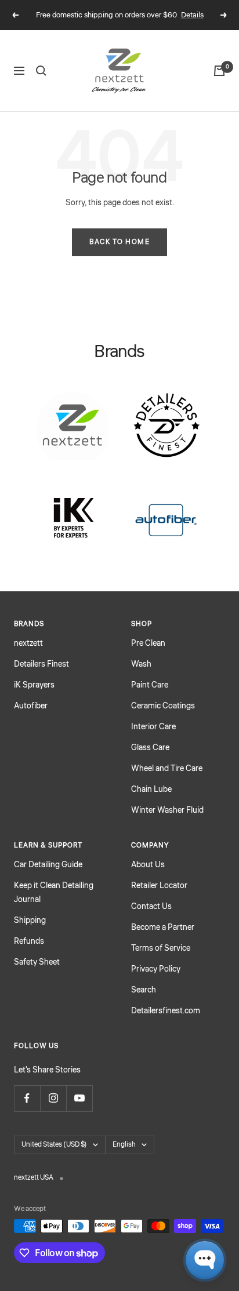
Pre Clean (148, 643)
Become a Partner (162, 927)
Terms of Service (160, 948)
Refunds (29, 941)
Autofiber (31, 706)
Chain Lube (151, 789)
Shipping (30, 920)
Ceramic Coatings (163, 706)
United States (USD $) (54, 1145)
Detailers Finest (41, 664)
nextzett (28, 643)
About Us (148, 865)
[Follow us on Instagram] (53, 1098)
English (124, 1145)
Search (143, 990)
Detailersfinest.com (165, 1011)
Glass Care (150, 748)
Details (192, 15)
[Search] (41, 71)
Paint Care (149, 685)
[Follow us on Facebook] (27, 1098)
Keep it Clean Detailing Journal (53, 892)
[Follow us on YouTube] (79, 1098)
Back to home (119, 242)
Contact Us (151, 906)
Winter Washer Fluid (167, 810)
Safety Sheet (37, 962)
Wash (141, 664)
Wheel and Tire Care (166, 768)
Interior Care (153, 727)
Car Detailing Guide (48, 865)
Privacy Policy (155, 969)
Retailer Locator (159, 886)
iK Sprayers (34, 685)
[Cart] (219, 71)
